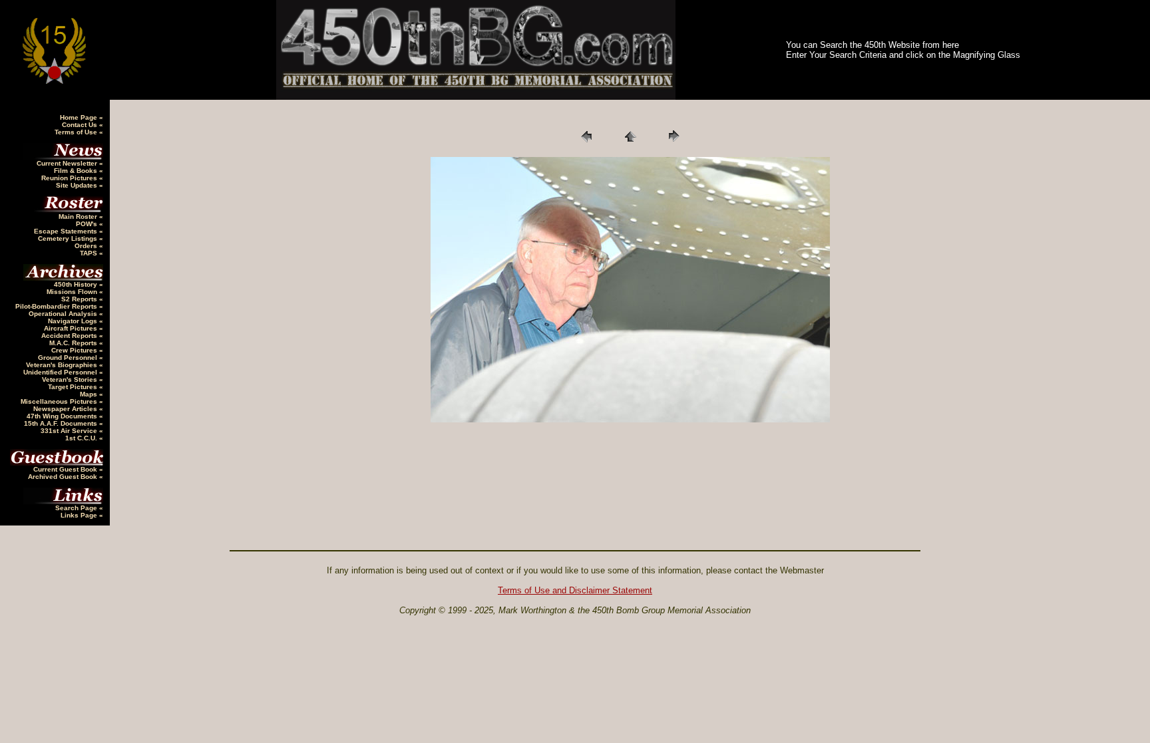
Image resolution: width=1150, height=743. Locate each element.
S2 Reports (80, 299)
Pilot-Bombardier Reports (57, 306)
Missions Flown (73, 291)
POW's (87, 223)
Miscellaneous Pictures (60, 401)
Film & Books (76, 170)
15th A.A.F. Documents (61, 423)
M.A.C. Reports (74, 343)
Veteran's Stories (70, 379)
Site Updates (77, 185)
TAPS (89, 253)
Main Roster (79, 216)
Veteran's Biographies (62, 365)
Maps (89, 394)
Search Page (77, 508)
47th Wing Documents (63, 416)
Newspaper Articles (66, 408)
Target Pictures (73, 386)
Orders (87, 245)
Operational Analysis (64, 313)
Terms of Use (77, 132)
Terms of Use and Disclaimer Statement (575, 590)
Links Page (80, 515)
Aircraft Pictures (71, 328)
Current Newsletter (68, 163)
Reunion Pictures (70, 178)
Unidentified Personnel (61, 372)
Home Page (79, 117)
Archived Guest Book (63, 476)
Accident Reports (70, 335)
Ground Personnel (68, 357)
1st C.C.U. (82, 438)
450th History (76, 284)
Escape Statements (66, 231)
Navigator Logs (73, 321)
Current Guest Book (66, 469)
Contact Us (80, 124)
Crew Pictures (75, 350)
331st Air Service (70, 430)
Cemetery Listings (68, 238)
